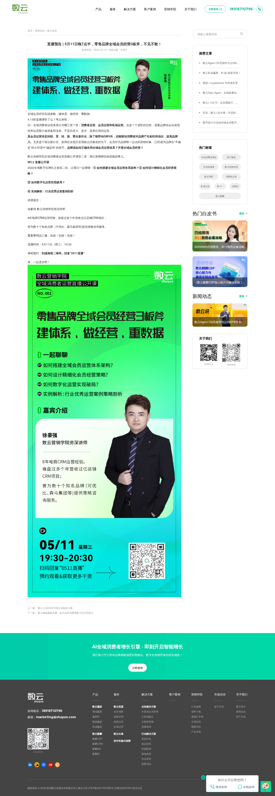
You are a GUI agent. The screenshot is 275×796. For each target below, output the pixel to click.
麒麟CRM (97, 743)
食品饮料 (146, 743)
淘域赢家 (97, 711)
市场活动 (219, 694)
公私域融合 (148, 716)
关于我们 (241, 694)
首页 (30, 30)
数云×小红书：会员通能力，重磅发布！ (222, 102)
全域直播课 (208, 166)
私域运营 (205, 186)
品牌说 (235, 186)
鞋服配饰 (146, 748)
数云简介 (241, 706)
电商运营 (118, 721)
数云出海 (118, 733)
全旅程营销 (148, 721)
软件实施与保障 (122, 740)
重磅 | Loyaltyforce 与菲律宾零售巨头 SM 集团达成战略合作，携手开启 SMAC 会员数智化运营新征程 (222, 83)
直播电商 (146, 726)
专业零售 (146, 758)
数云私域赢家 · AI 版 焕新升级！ (222, 73)
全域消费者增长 (209, 157)
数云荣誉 (208, 176)
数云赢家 (97, 706)
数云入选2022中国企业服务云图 (55, 608)
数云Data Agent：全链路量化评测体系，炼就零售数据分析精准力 (222, 93)
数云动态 (52, 30)
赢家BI (95, 716)
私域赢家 (97, 726)
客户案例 (231, 157)
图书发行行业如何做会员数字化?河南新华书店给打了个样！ (222, 122)
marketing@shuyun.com (56, 717)
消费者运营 (231, 176)
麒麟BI (95, 753)
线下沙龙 (219, 706)
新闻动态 (40, 30)
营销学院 (197, 694)
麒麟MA (96, 748)
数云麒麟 (220, 196)
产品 (95, 694)
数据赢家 (97, 721)
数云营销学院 (231, 166)
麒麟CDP (97, 738)
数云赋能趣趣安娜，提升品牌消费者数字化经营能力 (65, 612)
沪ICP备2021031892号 (101, 788)
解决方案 (147, 694)
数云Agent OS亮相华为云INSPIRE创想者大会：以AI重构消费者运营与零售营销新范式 (222, 63)
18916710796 (52, 711)
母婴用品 (146, 763)
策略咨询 (118, 716)
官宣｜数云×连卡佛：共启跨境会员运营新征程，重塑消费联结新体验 (222, 112)
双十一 (220, 186)
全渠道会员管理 (150, 711)
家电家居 (146, 753)
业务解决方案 (149, 706)
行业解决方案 (149, 733)
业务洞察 (118, 711)
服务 (116, 694)
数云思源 (118, 706)
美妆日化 (146, 738)
